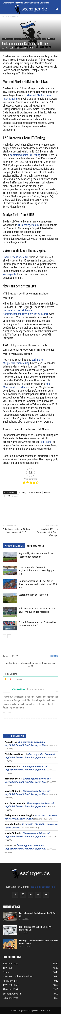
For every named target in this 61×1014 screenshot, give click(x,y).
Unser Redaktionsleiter (15, 257)
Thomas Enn (10, 48)
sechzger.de (9, 274)
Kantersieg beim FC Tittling (25, 155)
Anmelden (53, 656)
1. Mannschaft (13, 16)
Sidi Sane (46, 442)
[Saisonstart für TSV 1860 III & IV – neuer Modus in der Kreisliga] (10, 612)
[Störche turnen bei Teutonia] (10, 598)
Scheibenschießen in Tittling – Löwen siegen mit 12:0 (16, 531)
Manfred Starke (35, 492)
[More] (47, 512)
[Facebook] (14, 512)
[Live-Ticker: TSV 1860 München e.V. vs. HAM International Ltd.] (10, 930)
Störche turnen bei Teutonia (33, 594)
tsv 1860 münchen (11, 496)
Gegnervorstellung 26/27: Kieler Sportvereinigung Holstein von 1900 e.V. (37, 584)
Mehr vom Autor (35, 546)
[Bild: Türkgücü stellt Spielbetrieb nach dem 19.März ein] (10, 916)
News (17, 39)
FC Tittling (22, 492)
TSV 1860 (51, 39)
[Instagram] (23, 895)
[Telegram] (41, 512)
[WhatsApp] (27, 512)
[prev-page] (4, 636)
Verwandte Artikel (14, 546)
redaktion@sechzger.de (42, 886)
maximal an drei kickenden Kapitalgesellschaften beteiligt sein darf (25, 312)
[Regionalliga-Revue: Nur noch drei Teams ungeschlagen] (10, 557)
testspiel (47, 492)
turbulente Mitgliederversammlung (23, 361)
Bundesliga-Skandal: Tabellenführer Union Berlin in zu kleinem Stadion (38, 942)
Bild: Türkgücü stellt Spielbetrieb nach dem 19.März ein (37, 914)
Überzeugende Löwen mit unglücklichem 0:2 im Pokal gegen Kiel (36, 570)
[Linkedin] (34, 512)
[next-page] (9, 636)
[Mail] (30, 895)
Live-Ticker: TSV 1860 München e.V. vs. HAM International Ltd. (35, 928)
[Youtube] (46, 895)
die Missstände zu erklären (26, 385)
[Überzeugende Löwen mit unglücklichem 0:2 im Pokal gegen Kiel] (10, 570)
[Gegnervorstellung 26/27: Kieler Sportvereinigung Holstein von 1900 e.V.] (10, 584)
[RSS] (38, 895)
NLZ (44, 39)
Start (3, 16)
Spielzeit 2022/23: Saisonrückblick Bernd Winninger (47, 532)
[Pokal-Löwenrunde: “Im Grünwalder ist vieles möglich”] (10, 626)
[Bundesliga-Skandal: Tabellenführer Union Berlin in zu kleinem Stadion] (10, 944)
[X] (21, 512)
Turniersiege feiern (28, 225)
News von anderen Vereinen (30, 39)
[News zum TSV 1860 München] (30, 9)
